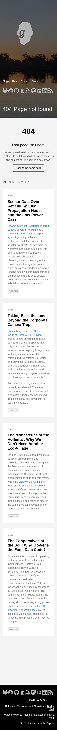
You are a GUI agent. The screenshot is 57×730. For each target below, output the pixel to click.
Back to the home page (28, 168)
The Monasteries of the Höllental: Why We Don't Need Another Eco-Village (28, 441)
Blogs (6, 81)
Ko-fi (51, 717)
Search (36, 81)
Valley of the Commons (32, 481)
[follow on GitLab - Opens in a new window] (5, 90)
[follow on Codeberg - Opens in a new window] (10, 90)
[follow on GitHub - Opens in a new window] (16, 90)
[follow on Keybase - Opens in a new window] (27, 90)
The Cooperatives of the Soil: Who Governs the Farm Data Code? (28, 545)
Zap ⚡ (50, 723)
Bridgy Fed (50, 708)
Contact (25, 81)
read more (13, 291)
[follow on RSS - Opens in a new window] (50, 90)
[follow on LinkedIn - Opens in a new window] (45, 90)
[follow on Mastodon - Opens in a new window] (33, 90)
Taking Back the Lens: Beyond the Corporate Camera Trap (28, 320)
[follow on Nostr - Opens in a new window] (39, 90)
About (15, 81)
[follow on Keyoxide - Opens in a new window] (22, 90)
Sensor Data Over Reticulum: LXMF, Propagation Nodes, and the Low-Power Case (26, 210)
